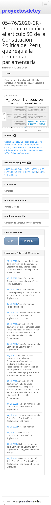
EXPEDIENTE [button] (28, 241)
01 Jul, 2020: (12, 432)
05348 (41, 172)
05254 (14, 172)
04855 (7, 169)
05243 (7, 172)
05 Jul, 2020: (12, 278)
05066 (34, 169)
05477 (7, 174)
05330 (34, 172)
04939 (27, 169)
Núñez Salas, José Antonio (16, 153)
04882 (21, 169)
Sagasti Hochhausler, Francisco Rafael (23, 143)
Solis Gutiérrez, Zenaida (32, 150)
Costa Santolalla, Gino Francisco (19, 141)
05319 (27, 172)
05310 (21, 172)
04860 (14, 169)
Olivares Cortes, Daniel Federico (22, 146)
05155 (41, 169)
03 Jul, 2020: (12, 426)
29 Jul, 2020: (12, 261)
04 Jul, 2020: (12, 403)
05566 (14, 174)
